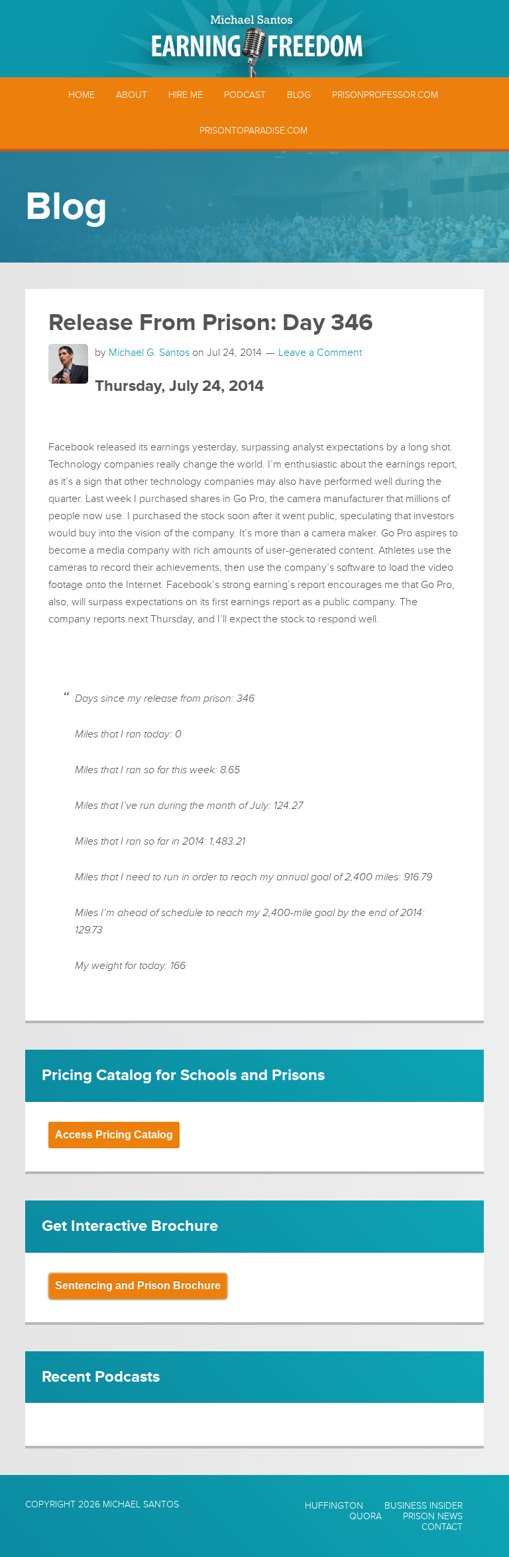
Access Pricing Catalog (114, 1134)
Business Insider (423, 1506)
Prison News (433, 1516)
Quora (365, 1516)
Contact (442, 1527)
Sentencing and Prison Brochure (138, 1285)
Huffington (334, 1506)
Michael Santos (141, 1504)
